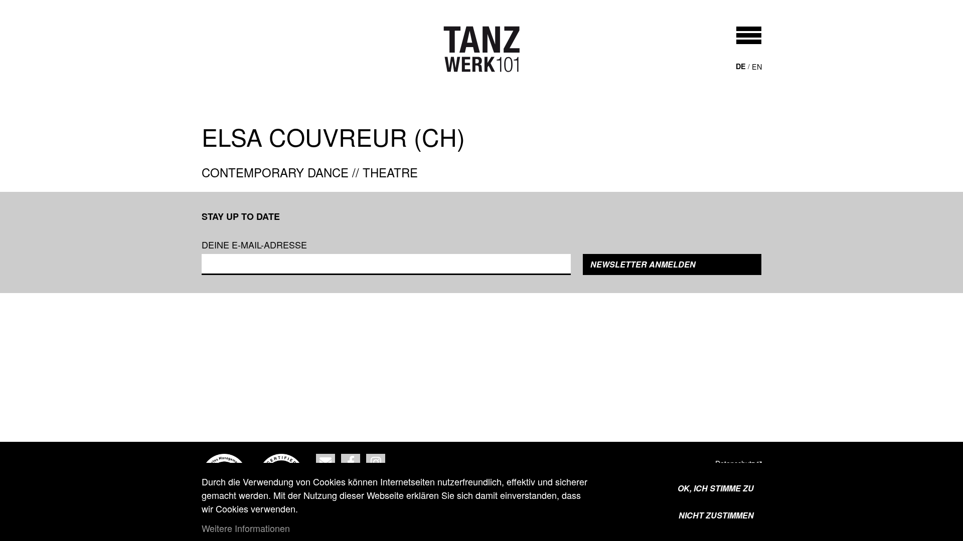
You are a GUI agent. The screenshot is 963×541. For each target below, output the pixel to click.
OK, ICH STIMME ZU (716, 488)
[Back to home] (482, 49)
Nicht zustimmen (716, 515)
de (741, 66)
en (757, 66)
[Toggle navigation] (748, 35)
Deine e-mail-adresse (254, 244)
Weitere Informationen (246, 527)
